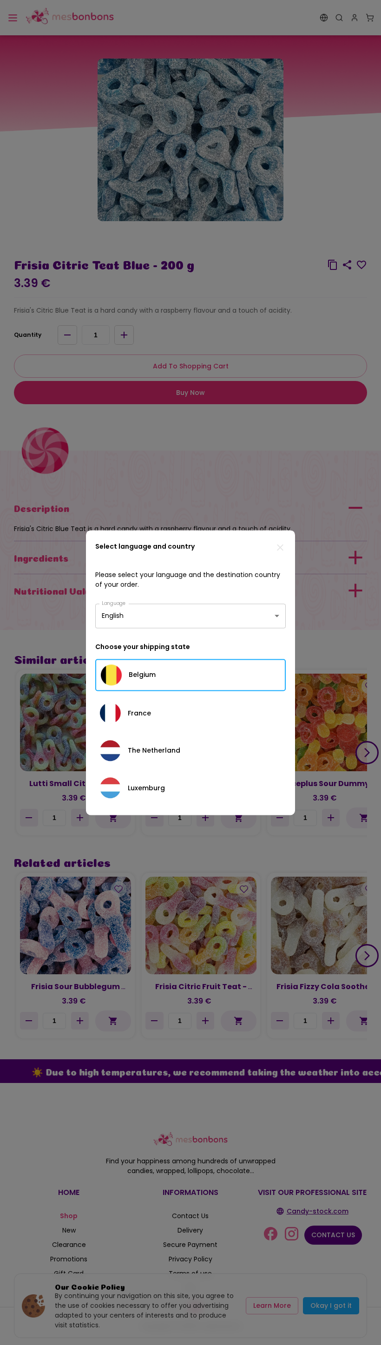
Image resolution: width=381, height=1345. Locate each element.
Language (114, 602)
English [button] (113, 615)
